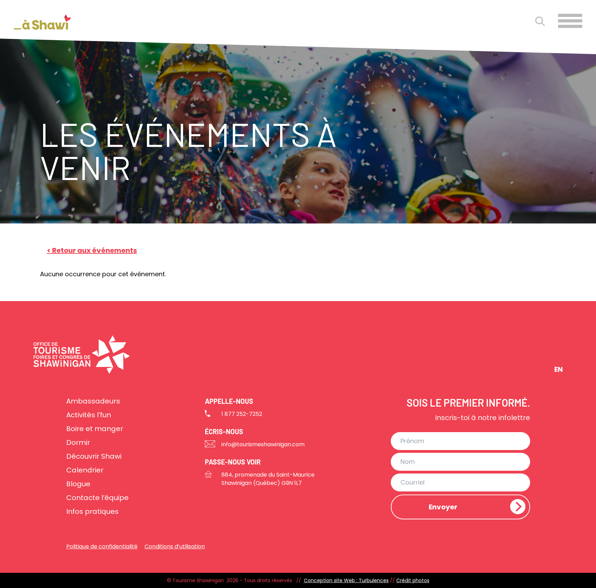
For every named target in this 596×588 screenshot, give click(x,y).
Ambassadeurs (93, 401)
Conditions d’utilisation (175, 546)
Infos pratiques (92, 511)
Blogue (78, 484)
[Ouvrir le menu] (570, 21)
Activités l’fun (88, 415)
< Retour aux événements (92, 250)
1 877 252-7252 (241, 414)
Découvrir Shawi (93, 456)
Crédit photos (412, 580)
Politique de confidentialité (102, 546)
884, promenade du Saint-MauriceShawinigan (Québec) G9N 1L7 (268, 479)
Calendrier (84, 470)
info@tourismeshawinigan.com (263, 444)
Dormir (78, 442)
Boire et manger (94, 428)
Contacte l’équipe (97, 497)
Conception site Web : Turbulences (346, 580)
